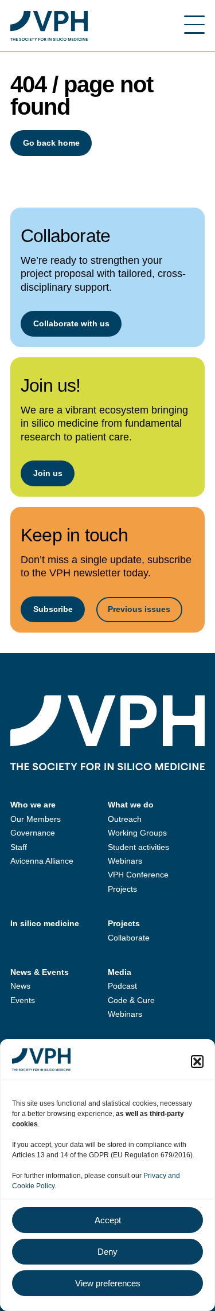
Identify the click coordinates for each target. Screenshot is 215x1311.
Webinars (125, 860)
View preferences (107, 1283)
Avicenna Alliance (41, 860)
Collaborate (129, 937)
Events (22, 1000)
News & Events (39, 972)
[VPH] (49, 25)
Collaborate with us (71, 323)
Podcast (122, 985)
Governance (32, 832)
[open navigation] (194, 25)
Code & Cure (131, 1000)
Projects (122, 888)
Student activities (138, 847)
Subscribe (53, 609)
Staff (18, 847)
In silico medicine (44, 923)
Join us (47, 473)
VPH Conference (138, 874)
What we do (131, 804)
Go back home (51, 142)
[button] (197, 1061)
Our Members (35, 819)
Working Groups (137, 832)
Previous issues (139, 609)
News (20, 985)
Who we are (33, 804)
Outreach (125, 819)
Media (119, 972)
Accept (108, 1220)
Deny (107, 1252)
